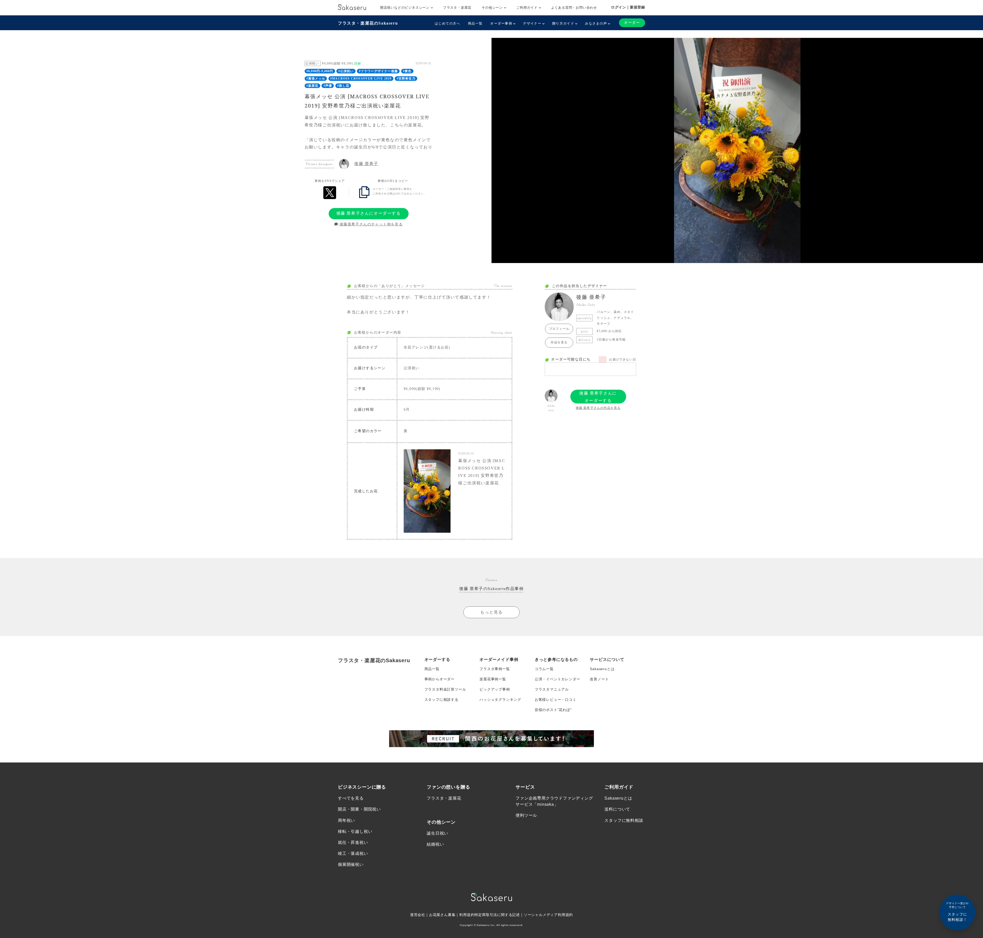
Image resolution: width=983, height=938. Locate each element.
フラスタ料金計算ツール (445, 689)
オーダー (632, 23)
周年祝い (346, 820)
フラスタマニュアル (552, 689)
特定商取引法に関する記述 (497, 915)
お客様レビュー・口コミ (555, 699)
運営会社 (417, 915)
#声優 (328, 86)
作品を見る (559, 342)
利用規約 (466, 915)
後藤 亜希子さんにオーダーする (368, 213)
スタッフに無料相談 (623, 820)
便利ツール (526, 815)
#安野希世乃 (406, 78)
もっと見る (491, 612)
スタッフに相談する (441, 699)
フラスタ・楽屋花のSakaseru (368, 23)
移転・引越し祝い (355, 831)
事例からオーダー (439, 679)
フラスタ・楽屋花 (457, 7)
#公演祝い (346, 71)
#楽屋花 (312, 86)
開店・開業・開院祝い (359, 809)
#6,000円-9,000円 (319, 71)
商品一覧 (475, 23)
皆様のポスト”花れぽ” (553, 710)
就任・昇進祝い (353, 842)
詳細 (357, 63)
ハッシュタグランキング (500, 699)
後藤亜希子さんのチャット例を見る (370, 224)
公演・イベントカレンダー (557, 679)
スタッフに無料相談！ (957, 912)
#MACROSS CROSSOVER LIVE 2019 (361, 78)
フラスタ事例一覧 (494, 669)
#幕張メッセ (315, 78)
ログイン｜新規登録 (628, 7)
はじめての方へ (447, 23)
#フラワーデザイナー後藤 (378, 71)
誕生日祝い (437, 833)
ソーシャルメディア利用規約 (548, 915)
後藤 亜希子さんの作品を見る (598, 408)
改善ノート (599, 679)
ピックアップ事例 (494, 689)
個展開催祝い (351, 864)
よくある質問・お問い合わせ (574, 7)
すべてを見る (351, 798)
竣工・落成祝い (353, 853)
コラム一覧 (544, 669)
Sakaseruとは (602, 669)
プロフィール (559, 329)
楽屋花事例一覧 (492, 679)
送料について (617, 809)
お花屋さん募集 (442, 915)
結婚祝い (435, 844)
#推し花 (343, 86)
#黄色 (407, 71)
